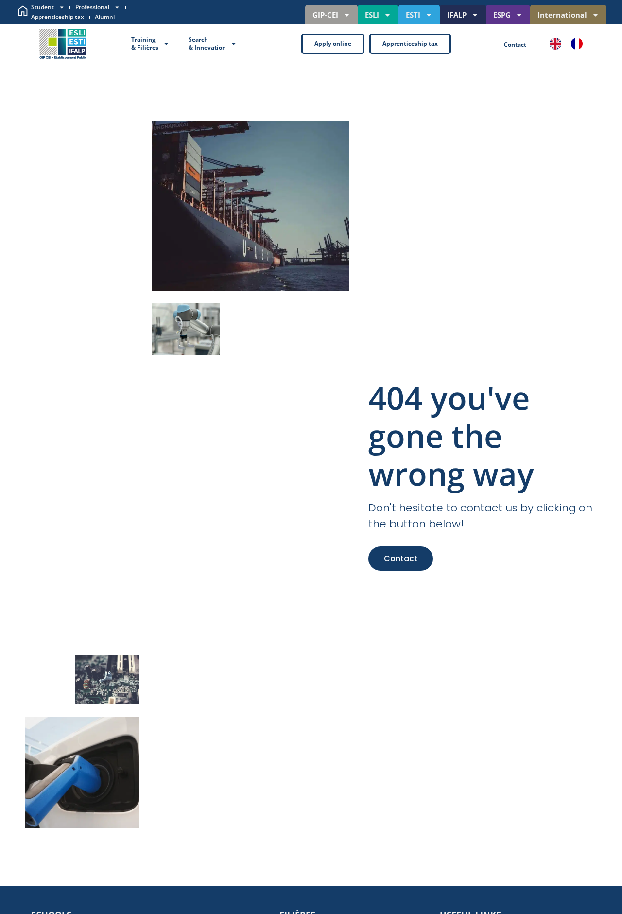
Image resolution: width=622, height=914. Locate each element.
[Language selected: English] (571, 44)
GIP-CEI (325, 14)
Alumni (105, 17)
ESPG (502, 14)
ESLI (372, 14)
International (562, 14)
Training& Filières (144, 44)
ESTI (413, 14)
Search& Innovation (207, 44)
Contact (400, 558)
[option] (579, 44)
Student (42, 7)
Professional (92, 7)
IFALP (456, 14)
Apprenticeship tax (57, 17)
